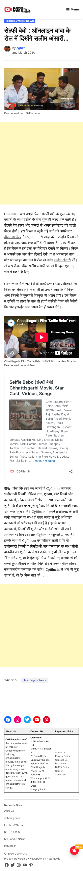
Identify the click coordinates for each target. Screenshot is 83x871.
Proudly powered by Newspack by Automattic (32, 858)
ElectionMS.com (14, 825)
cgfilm (21, 48)
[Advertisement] (41, 163)
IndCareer (10, 845)
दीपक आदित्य (12, 236)
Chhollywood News (19, 20)
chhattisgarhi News (34, 680)
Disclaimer (61, 763)
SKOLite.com (12, 831)
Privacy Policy (62, 756)
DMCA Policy (62, 767)
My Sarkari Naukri (15, 838)
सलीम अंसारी (62, 260)
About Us (60, 752)
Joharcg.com (12, 818)
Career (59, 771)
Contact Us (61, 760)
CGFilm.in (9, 811)
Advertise (60, 774)
